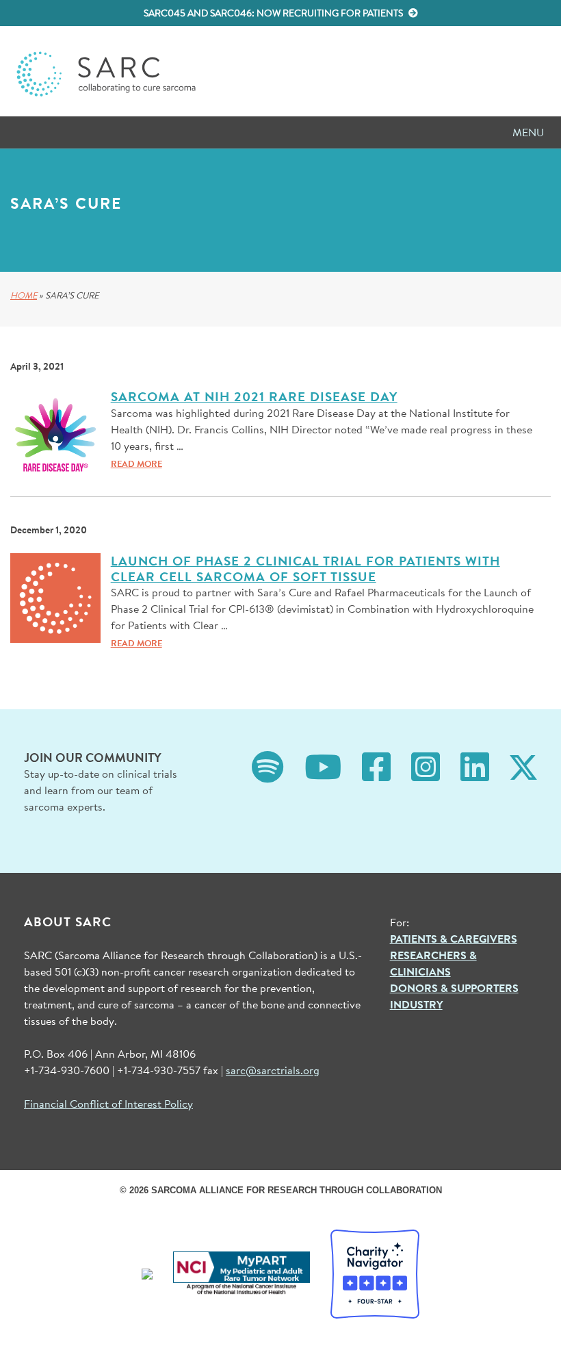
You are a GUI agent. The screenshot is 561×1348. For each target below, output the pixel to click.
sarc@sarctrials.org (272, 1070)
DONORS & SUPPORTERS (454, 987)
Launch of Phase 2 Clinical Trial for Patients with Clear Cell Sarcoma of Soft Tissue (305, 568)
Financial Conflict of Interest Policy (108, 1103)
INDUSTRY (416, 1004)
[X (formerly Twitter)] (523, 766)
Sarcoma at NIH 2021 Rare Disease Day (254, 396)
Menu (528, 132)
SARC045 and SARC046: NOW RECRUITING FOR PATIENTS (274, 13)
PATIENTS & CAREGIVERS (453, 938)
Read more (136, 463)
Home (23, 295)
